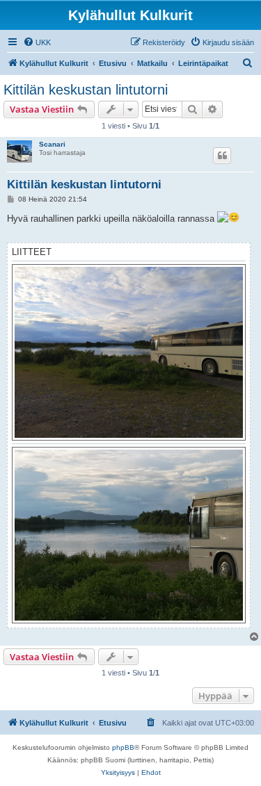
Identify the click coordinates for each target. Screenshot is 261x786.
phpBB (123, 747)
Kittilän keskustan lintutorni (85, 89)
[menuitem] (37, 42)
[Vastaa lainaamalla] (222, 155)
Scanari (52, 144)
